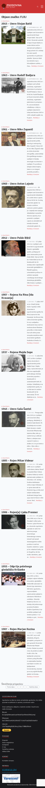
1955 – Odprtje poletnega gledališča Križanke (16, 568)
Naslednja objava (33, 687)
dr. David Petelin (5, 21)
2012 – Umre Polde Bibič (16, 238)
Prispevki (5, 740)
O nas (4, 747)
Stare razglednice (8, 743)
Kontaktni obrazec (8, 761)
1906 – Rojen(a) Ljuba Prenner (19, 512)
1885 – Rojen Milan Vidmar (17, 460)
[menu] (42, 7)
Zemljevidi (5, 745)
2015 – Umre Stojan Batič (16, 23)
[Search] (37, 6)
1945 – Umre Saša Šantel (16, 409)
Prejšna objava (11, 687)
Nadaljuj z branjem (37, 66)
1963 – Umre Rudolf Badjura (18, 75)
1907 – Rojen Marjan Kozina (18, 629)
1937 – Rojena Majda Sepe (17, 352)
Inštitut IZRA (6, 751)
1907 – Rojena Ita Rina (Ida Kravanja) (17, 296)
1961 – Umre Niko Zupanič (17, 129)
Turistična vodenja (8, 749)
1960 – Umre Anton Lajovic (17, 183)
